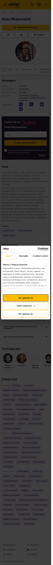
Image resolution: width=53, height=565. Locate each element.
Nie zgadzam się (26, 314)
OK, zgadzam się (25, 298)
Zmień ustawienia (24, 306)
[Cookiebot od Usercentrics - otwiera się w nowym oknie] (37, 249)
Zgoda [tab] (8, 256)
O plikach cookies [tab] (40, 256)
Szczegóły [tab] (23, 256)
